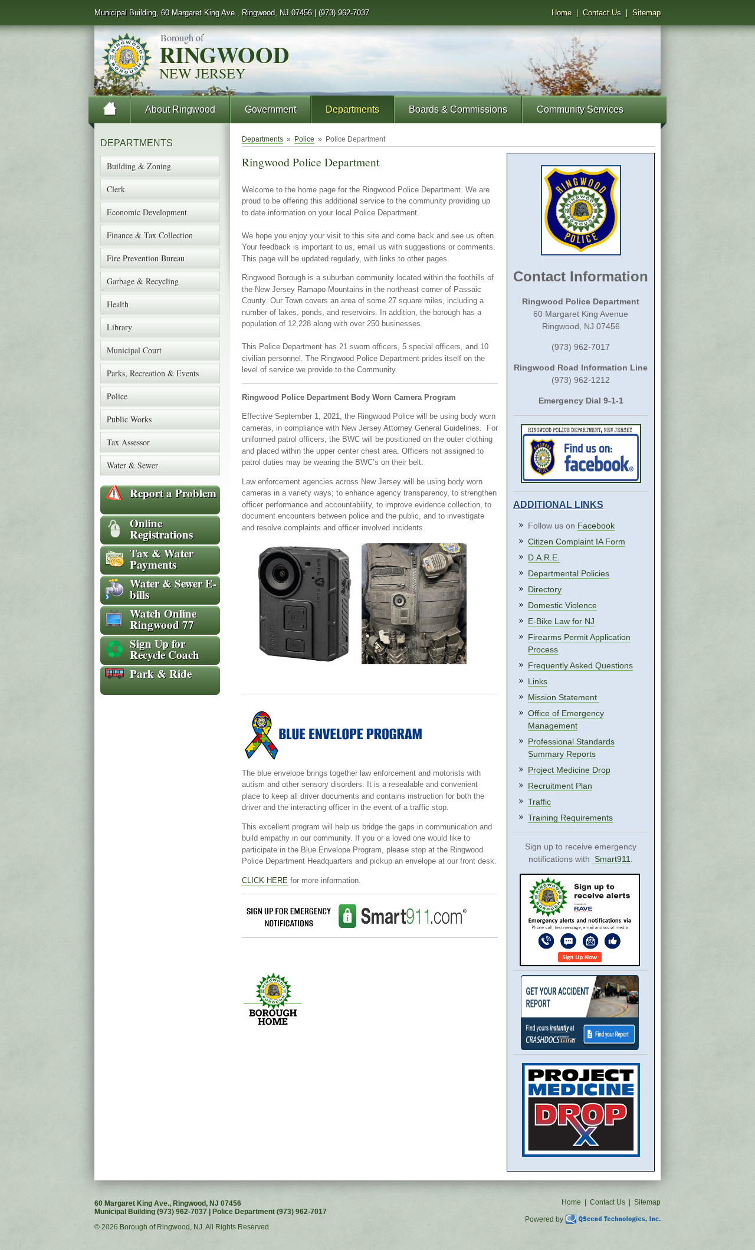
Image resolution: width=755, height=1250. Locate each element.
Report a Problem (173, 492)
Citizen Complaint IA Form (576, 541)
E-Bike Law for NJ (561, 621)
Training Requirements (570, 817)
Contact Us (602, 12)
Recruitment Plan (560, 785)
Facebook (596, 525)
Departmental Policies (568, 573)
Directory (545, 589)
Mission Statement (563, 697)
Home (562, 12)
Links (537, 681)
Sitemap (646, 12)
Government (270, 109)
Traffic (539, 801)
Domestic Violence (562, 605)
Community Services (580, 109)
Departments (352, 109)
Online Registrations (161, 529)
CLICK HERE (265, 880)
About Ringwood (180, 109)
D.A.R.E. (544, 557)
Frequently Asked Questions (580, 665)
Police (304, 139)
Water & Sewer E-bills (173, 589)
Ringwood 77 (163, 619)
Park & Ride (161, 673)
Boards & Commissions (458, 109)
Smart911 (613, 859)
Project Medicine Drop (569, 770)
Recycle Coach (164, 649)
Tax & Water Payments (161, 559)
